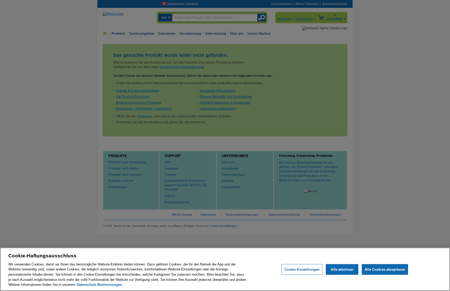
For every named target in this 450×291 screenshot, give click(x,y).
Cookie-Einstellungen (302, 269)
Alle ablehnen (342, 269)
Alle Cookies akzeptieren (385, 269)
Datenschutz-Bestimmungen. (100, 285)
